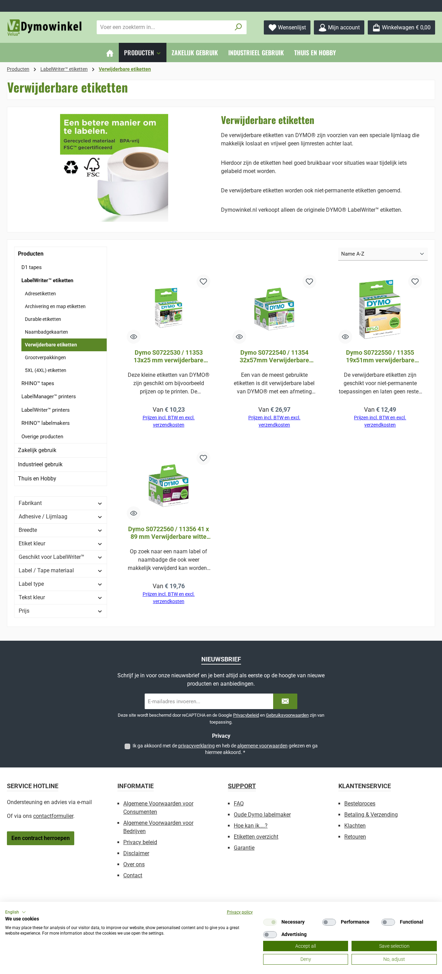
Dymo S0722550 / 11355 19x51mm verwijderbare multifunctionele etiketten (380, 356)
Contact (132, 875)
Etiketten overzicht (256, 836)
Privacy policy (240, 912)
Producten (31, 253)
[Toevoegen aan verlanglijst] (203, 281)
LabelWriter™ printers (45, 410)
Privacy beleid (140, 842)
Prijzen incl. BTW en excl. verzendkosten (169, 421)
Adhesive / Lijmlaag (43, 516)
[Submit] (285, 701)
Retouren (355, 836)
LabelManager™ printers (48, 396)
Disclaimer (136, 853)
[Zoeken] (238, 27)
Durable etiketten (43, 319)
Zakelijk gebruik (37, 450)
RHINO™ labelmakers (45, 423)
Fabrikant (30, 503)
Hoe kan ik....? (251, 825)
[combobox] (164, 27)
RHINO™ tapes (37, 383)
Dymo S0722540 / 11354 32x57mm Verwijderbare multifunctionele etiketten (274, 356)
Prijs (24, 611)
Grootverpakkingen (45, 357)
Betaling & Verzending (371, 814)
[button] (15, 912)
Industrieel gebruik (40, 464)
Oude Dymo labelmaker (262, 814)
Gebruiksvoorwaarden (287, 715)
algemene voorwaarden (262, 745)
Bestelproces (359, 803)
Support (242, 786)
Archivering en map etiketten (55, 306)
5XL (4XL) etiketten (45, 370)
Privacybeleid (246, 715)
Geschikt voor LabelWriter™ (51, 557)
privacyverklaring (196, 745)
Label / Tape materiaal (46, 570)
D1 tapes (31, 267)
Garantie (244, 847)
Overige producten (42, 436)
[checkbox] (270, 922)
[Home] (110, 52)
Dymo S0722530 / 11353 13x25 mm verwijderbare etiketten (168, 356)
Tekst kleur (32, 597)
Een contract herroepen (40, 838)
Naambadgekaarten (46, 332)
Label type (31, 584)
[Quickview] (134, 337)
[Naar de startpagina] (45, 27)
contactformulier (53, 816)
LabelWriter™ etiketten (47, 280)
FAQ (239, 803)
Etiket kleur (32, 543)
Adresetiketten (40, 293)
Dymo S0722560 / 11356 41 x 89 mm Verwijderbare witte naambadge (168, 533)
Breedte (28, 530)
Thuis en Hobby (37, 478)
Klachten (355, 825)
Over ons (134, 864)
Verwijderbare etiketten (51, 344)
